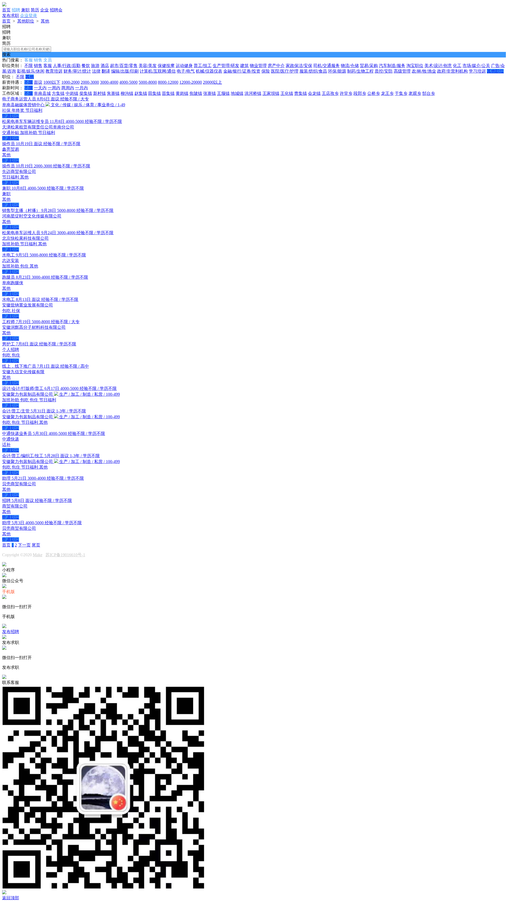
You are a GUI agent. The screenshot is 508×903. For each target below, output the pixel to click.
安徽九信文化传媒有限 (23, 372)
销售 (38, 65)
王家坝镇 (270, 93)
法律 (96, 71)
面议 (38, 82)
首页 (6, 10)
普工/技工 (203, 65)
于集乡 (401, 93)
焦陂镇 (195, 93)
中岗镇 (72, 93)
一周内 (54, 88)
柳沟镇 (127, 93)
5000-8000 (148, 82)
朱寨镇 (113, 93)
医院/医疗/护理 (284, 71)
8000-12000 (168, 82)
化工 (457, 65)
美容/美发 (148, 65)
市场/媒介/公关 (476, 65)
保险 (265, 71)
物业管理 (258, 65)
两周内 (67, 88)
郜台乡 (428, 93)
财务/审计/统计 (77, 71)
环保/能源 (337, 71)
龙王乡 (387, 93)
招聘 (16, 10)
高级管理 (402, 71)
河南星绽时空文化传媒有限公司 (31, 216)
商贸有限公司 (15, 506)
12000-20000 (190, 82)
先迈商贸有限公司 (19, 171)
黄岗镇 (182, 93)
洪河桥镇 (252, 93)
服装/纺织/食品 (313, 71)
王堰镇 (223, 93)
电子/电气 (186, 71)
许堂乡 (346, 93)
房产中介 (276, 65)
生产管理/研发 (226, 65)
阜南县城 (42, 93)
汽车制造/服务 (392, 65)
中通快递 (10, 439)
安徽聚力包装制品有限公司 (28, 394)
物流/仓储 (350, 65)
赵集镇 (140, 93)
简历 (35, 10)
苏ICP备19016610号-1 (65, 555)
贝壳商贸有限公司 (19, 484)
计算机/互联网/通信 (158, 71)
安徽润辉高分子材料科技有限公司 (34, 327)
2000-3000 (90, 82)
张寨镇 (209, 93)
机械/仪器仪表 (209, 71)
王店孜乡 (330, 93)
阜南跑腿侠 (12, 283)
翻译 (106, 71)
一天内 (40, 88)
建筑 (244, 65)
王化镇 (286, 93)
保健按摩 (166, 65)
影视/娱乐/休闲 (30, 71)
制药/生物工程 (360, 71)
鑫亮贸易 (10, 149)
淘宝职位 (414, 65)
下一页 (24, 545)
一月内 (81, 88)
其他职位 (25, 21)
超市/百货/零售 (124, 65)
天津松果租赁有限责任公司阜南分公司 (38, 127)
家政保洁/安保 (299, 65)
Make (37, 555)
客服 (47, 65)
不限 (28, 65)
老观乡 (415, 93)
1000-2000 (70, 82)
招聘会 (56, 10)
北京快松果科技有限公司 (25, 238)
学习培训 (477, 71)
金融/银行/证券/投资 (241, 71)
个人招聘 (10, 349)
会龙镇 (314, 93)
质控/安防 (384, 71)
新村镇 (99, 93)
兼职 (25, 10)
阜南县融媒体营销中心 (24, 105)
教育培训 (54, 71)
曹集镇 (300, 93)
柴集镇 (85, 93)
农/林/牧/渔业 (424, 71)
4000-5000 (128, 82)
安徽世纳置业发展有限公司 (27, 305)
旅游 (95, 65)
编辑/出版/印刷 (125, 71)
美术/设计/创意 (438, 65)
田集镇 (154, 93)
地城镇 (237, 93)
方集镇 (58, 93)
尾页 (36, 545)
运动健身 (184, 65)
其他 (45, 21)
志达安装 (10, 260)
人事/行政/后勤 (66, 65)
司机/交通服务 (326, 65)
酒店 (105, 65)
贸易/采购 (369, 65)
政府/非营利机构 (452, 71)
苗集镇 (168, 93)
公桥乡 (373, 93)
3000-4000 (109, 82)
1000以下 (51, 82)
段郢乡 (359, 93)
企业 (44, 10)
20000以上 (212, 82)
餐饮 (85, 65)
